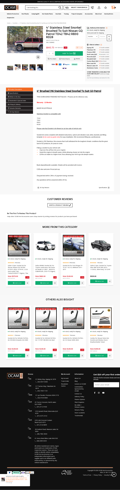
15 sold (80, 47)
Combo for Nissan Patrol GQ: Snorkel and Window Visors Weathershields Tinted (99, 340)
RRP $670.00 (11, 278)
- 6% (65, 47)
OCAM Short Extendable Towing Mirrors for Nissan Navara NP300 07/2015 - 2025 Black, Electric (16, 479)
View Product (18, 255)
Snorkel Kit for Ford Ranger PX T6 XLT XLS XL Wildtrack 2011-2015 (73, 267)
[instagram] (99, 393)
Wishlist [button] (78, 58)
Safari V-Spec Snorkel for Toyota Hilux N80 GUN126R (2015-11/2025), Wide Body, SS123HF (100, 267)
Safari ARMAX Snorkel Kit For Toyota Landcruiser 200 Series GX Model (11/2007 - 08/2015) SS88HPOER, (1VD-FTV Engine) (45, 268)
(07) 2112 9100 (42, 407)
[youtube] (103, 393)
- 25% (82, 277)
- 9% (55, 277)
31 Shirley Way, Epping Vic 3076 (45, 379)
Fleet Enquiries (79, 402)
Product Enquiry (65, 59)
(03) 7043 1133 (42, 391)
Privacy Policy (98, 475)
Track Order (65, 381)
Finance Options (80, 399)
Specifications (103, 187)
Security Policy (108, 475)
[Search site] (60, 7)
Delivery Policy (79, 396)
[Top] (114, 474)
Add (18, 283)
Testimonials (79, 415)
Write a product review (59, 205)
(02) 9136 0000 (43, 398)
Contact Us (78, 394)
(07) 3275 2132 (42, 416)
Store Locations (80, 413)
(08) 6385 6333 (42, 441)
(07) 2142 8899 (42, 425)
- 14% (27, 277)
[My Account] (99, 7)
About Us (78, 378)
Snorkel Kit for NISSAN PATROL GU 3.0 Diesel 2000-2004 (73, 339)
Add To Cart (67, 53)
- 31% (109, 350)
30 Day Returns (44, 187)
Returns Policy (79, 410)
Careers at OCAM (80, 384)
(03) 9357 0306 (43, 382)
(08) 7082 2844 (42, 434)
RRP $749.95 (38, 278)
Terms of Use (87, 475)
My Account (65, 378)
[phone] (92, 7)
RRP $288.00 (93, 351)
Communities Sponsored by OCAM (79, 389)
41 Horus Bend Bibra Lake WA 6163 (46, 438)
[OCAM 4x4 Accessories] (11, 7)
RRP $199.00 (66, 278)
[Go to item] (18, 67)
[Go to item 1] (10, 68)
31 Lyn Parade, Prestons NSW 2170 (47, 395)
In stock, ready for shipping (96, 30)
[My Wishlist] (105, 7)
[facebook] (94, 393)
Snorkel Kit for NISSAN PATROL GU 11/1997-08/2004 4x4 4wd (45, 339)
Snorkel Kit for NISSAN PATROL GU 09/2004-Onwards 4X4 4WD (18, 339)
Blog (76, 381)
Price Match (53, 59)
